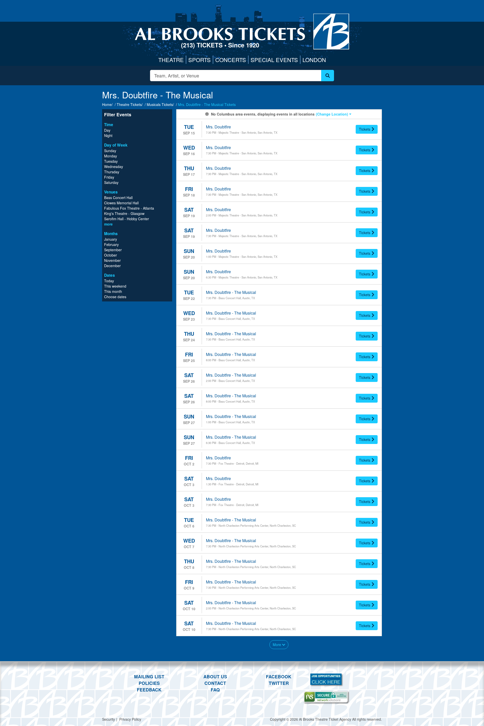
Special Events (274, 60)
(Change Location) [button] (332, 114)
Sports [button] (199, 60)
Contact (215, 683)
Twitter (279, 683)
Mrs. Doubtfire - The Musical (231, 292)
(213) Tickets (202, 45)
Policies (149, 683)
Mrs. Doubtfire (218, 127)
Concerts (230, 60)
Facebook (278, 676)
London (314, 60)
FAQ (215, 689)
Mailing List (149, 676)
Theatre (171, 60)
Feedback (149, 689)
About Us (215, 676)
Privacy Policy (130, 719)
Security (108, 719)
